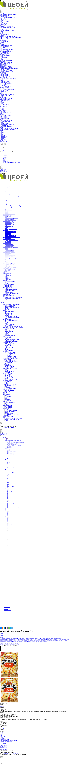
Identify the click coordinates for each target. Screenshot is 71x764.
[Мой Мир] (4, 628)
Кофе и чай (9, 569)
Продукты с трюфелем (37, 639)
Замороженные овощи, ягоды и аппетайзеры (15, 442)
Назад (7, 438)
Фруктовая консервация (11, 553)
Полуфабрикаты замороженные (34, 638)
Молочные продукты (11, 461)
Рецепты (2, 734)
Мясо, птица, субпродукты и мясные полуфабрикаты (17, 471)
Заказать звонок (8, 617)
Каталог (6, 439)
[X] (5, 628)
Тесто (61, 640)
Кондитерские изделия (11, 580)
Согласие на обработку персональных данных (10, 753)
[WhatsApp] (9, 628)
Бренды (1, 735)
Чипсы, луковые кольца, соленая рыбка (7, 644)
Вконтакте (5, 155)
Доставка (2, 737)
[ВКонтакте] (1, 628)
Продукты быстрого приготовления (14, 546)
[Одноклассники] (2, 628)
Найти (2, 757)
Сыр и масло (9, 501)
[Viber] (7, 628)
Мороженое (58, 640)
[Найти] (1, 12)
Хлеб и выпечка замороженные (13, 512)
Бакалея (8, 450)
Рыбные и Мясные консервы (12, 575)
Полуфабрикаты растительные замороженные (24, 639)
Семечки (17, 644)
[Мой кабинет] (0, 424)
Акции (1, 733)
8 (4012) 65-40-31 (4, 139)
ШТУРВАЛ (2, 706)
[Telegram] (12, 628)
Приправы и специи (11, 518)
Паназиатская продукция (12, 490)
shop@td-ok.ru (4, 150)
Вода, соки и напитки (11, 560)
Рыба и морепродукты (11, 482)
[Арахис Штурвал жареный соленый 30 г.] (9, 676)
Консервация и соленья (11, 540)
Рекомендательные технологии (6, 741)
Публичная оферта (3, 738)
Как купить (2, 736)
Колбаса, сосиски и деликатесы (13, 531)
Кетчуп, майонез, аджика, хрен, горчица (14, 524)
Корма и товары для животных (41, 641)
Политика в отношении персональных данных (9, 740)
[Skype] (10, 628)
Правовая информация (4, 739)
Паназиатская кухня (31, 641)
